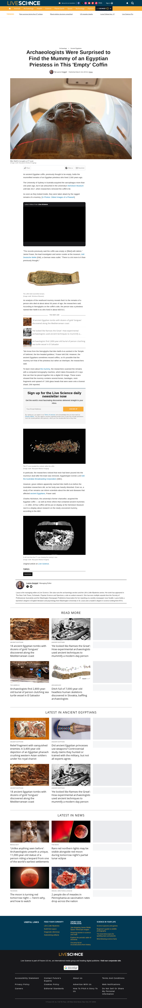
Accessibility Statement (27, 978)
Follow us (70, 168)
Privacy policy (22, 984)
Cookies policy (51, 984)
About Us (77, 978)
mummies (27, 574)
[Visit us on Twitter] (82, 3)
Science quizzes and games (107, 926)
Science (48, 8)
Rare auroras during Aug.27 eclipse (31, 14)
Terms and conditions (113, 978)
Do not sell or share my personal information (113, 991)
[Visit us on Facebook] (78, 3)
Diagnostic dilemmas (52, 932)
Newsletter (81, 168)
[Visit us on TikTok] (96, 3)
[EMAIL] (31, 586)
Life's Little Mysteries (51, 926)
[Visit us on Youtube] (89, 3)
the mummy (45, 369)
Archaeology (28, 8)
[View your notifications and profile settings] (127, 3)
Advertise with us (82, 984)
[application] (54, 224)
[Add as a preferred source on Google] (71, 967)
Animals (17, 8)
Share (28, 168)
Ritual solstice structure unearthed (61, 14)
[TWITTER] (28, 586)
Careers (19, 989)
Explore (91, 8)
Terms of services (50, 415)
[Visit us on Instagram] (85, 3)
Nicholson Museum (76, 186)
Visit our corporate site (110, 961)
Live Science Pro (127, 14)
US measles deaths (86, 14)
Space (70, 8)
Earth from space (50, 929)
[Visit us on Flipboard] (92, 3)
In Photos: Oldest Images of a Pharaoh (58, 197)
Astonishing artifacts (51, 935)
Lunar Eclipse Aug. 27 (107, 14)
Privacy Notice (29, 416)
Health (39, 8)
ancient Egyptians (37, 493)
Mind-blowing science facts (107, 939)
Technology (80, 8)
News (91, 72)
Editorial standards (54, 989)
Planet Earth (59, 8)
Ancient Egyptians (76, 48)
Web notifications (111, 984)
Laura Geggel (62, 72)
